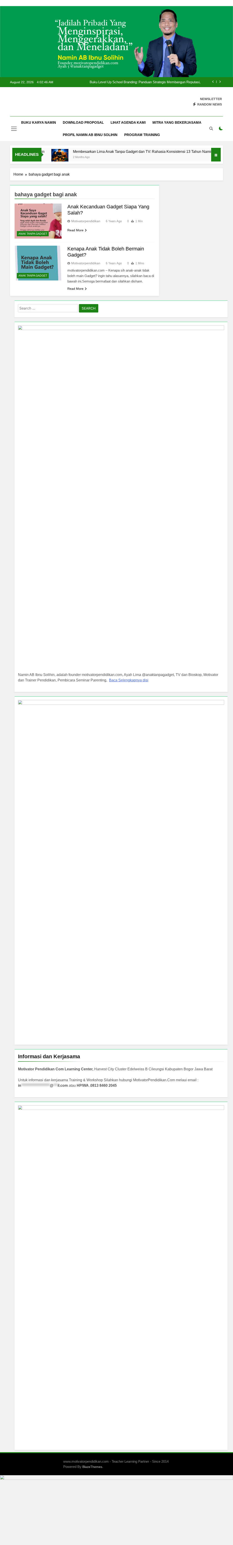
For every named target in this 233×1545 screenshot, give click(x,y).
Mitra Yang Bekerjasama (176, 122)
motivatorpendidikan (85, 221)
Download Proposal (83, 122)
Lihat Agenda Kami (128, 122)
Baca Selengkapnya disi (128, 680)
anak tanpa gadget (32, 233)
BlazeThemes (92, 1467)
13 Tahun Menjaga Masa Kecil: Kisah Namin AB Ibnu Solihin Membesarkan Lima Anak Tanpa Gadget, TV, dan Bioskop (140, 82)
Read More (75, 230)
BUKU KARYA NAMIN (38, 122)
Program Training (142, 135)
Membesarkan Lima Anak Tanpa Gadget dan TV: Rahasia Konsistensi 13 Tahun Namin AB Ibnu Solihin (137, 151)
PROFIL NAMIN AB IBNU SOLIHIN (90, 135)
